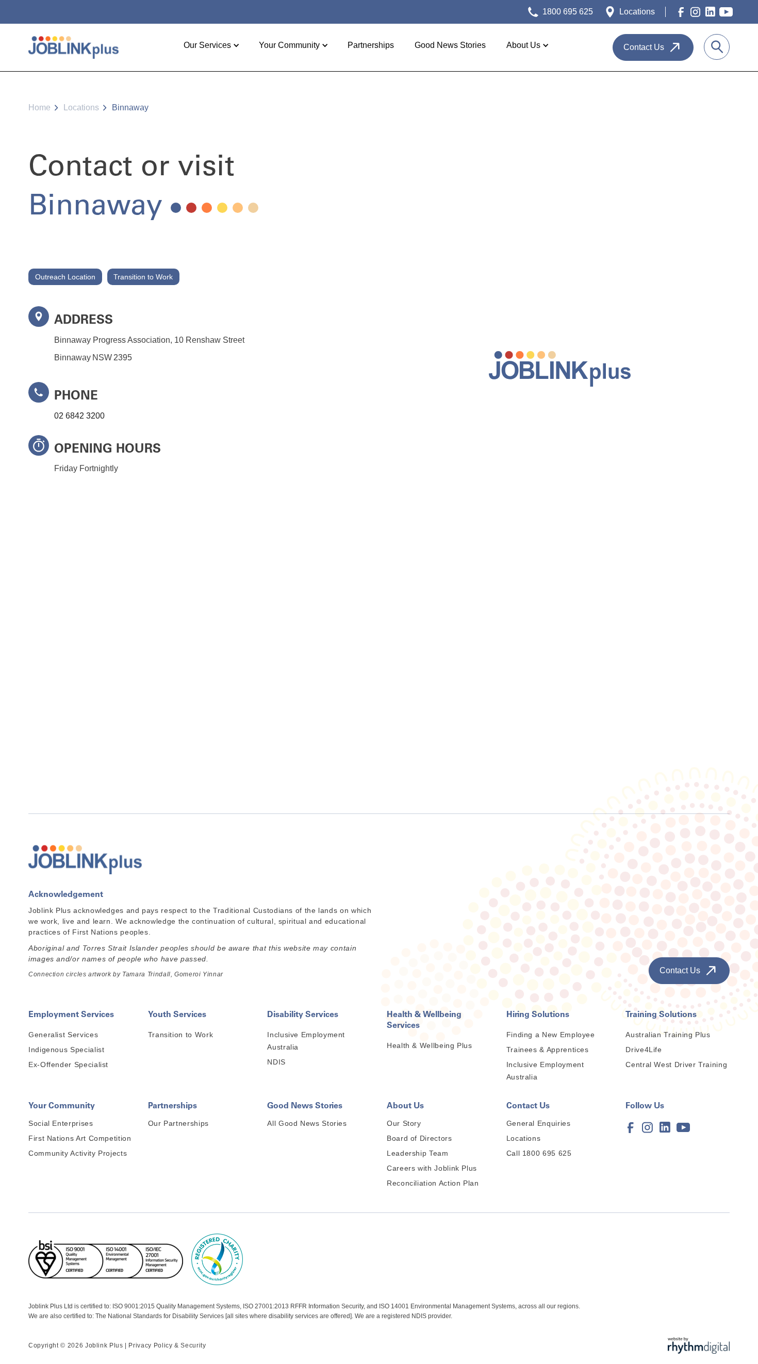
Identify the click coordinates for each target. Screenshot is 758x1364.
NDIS (276, 1062)
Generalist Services (63, 1034)
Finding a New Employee (550, 1034)
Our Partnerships (178, 1123)
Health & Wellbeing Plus (429, 1045)
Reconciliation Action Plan (433, 1183)
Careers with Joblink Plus (432, 1168)
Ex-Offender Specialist (68, 1064)
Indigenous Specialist (66, 1049)
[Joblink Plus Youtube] (724, 12)
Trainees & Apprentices (547, 1049)
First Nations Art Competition (79, 1138)
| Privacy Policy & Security (165, 1345)
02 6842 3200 (79, 415)
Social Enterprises (60, 1123)
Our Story (404, 1123)
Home (39, 107)
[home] (73, 47)
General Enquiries (538, 1123)
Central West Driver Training (676, 1064)
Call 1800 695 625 (539, 1153)
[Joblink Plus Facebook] (681, 12)
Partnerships (371, 45)
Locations (81, 107)
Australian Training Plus (667, 1034)
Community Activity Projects (77, 1153)
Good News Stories (450, 45)
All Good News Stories (307, 1123)
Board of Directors (419, 1138)
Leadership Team (418, 1153)
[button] (210, 45)
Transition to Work (180, 1034)
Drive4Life (643, 1049)
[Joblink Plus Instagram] (695, 12)
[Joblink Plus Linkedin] (710, 12)
